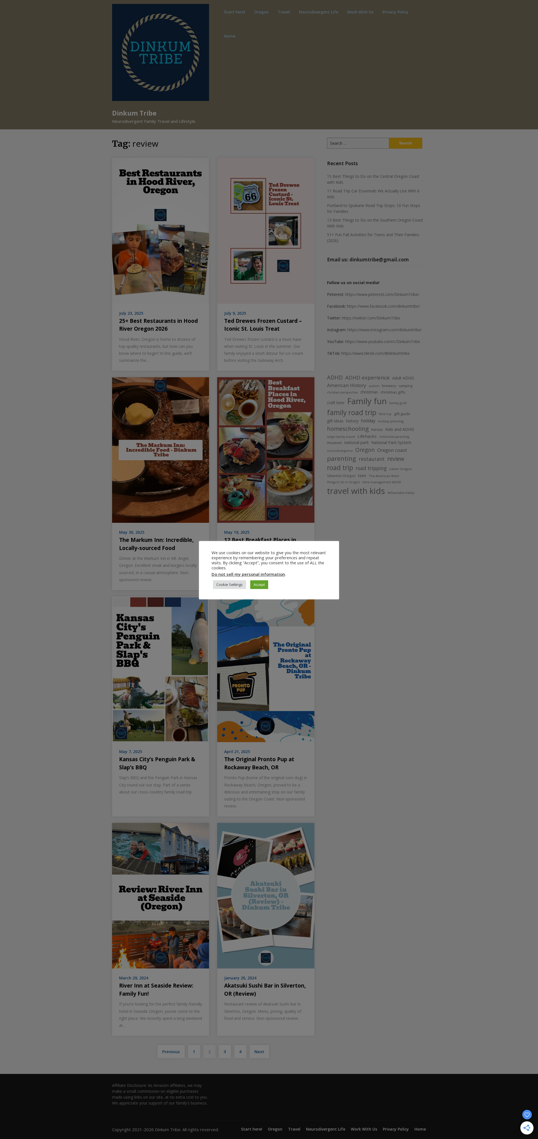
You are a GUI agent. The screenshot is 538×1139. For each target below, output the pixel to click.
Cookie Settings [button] (229, 584)
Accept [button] (259, 584)
